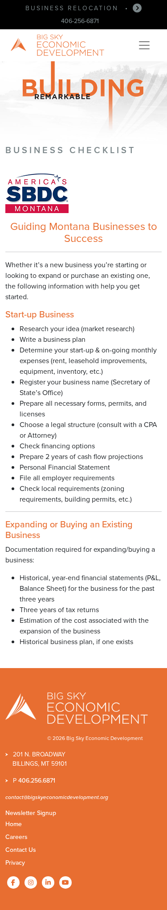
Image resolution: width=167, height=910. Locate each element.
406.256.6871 (36, 780)
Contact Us (20, 849)
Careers (16, 836)
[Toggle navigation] (144, 45)
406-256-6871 (80, 20)
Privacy (15, 862)
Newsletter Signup (30, 812)
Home (13, 823)
